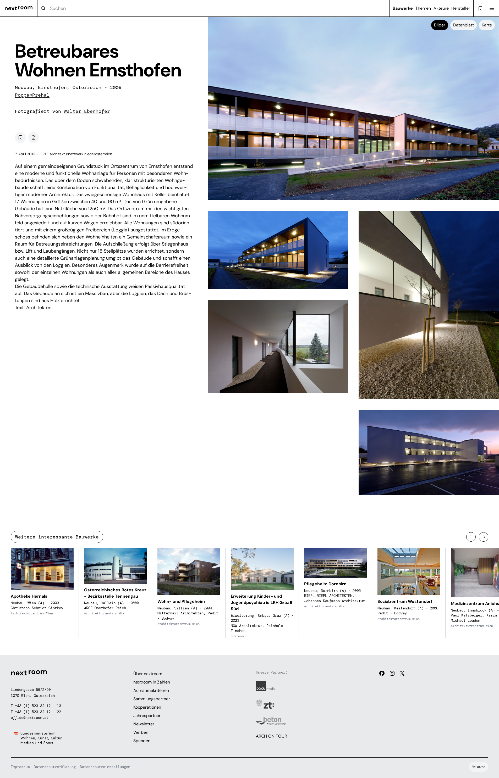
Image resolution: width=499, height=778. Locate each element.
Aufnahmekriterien (151, 690)
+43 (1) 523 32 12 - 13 (38, 705)
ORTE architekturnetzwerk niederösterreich (76, 154)
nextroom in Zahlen (151, 682)
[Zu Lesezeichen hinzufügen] (20, 137)
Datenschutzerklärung (55, 766)
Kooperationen (147, 707)
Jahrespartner (147, 715)
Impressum (20, 766)
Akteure (441, 8)
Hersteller (460, 8)
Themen (423, 8)
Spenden (141, 740)
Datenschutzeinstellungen (105, 766)
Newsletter (143, 724)
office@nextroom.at (29, 717)
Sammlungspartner (151, 699)
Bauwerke (403, 8)
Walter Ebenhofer (87, 111)
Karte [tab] (487, 25)
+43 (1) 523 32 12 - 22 (38, 711)
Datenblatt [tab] (463, 25)
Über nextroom (147, 673)
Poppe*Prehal (32, 95)
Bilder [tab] (439, 25)
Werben (140, 732)
